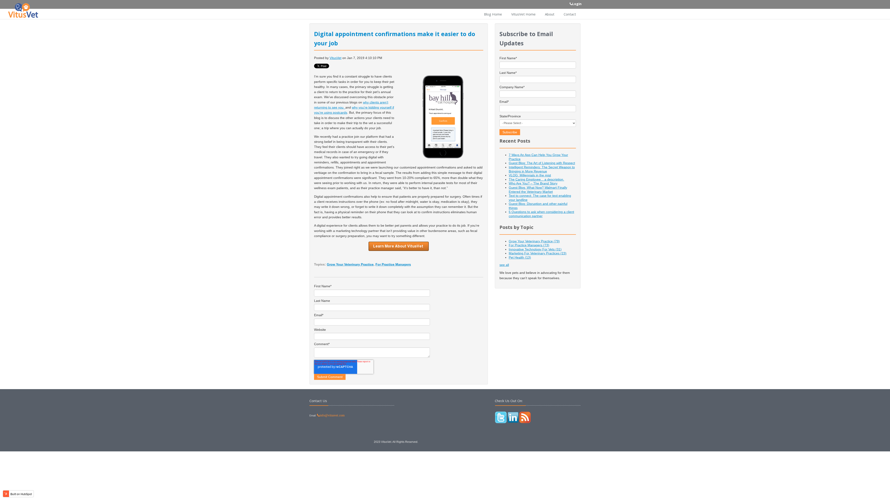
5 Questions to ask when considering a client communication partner (541, 214)
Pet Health (520, 257)
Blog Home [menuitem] (493, 14)
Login (577, 4)
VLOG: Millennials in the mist (530, 175)
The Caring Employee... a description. (536, 179)
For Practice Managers (393, 264)
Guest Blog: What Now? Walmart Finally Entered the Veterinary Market (538, 190)
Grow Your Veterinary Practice (350, 264)
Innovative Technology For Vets (535, 249)
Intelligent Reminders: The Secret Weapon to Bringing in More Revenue (542, 169)
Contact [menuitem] (570, 14)
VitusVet (335, 58)
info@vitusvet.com (332, 415)
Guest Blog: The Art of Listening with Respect (542, 163)
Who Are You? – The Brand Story (533, 183)
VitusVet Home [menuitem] (523, 14)
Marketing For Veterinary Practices (537, 253)
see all (504, 265)
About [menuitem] (549, 14)
